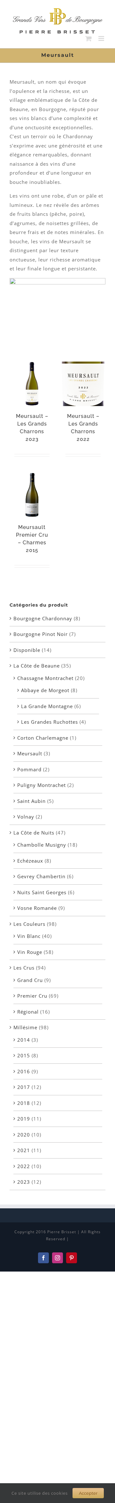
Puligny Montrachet (41, 785)
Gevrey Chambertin (41, 876)
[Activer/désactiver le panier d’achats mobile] (88, 38)
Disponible (26, 650)
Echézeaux (30, 860)
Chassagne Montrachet (45, 678)
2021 (23, 1150)
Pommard (29, 769)
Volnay (25, 816)
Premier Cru (32, 996)
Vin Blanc (29, 936)
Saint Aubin (31, 801)
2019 (23, 1118)
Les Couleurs (29, 924)
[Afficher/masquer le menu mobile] (101, 38)
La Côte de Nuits (33, 832)
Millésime (25, 1027)
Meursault (29, 753)
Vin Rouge (29, 952)
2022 (23, 1166)
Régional (28, 1011)
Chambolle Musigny (41, 845)
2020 (23, 1134)
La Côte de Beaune (36, 665)
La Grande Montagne (47, 706)
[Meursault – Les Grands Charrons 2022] (83, 383)
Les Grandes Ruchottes (49, 722)
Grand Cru (30, 980)
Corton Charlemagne (42, 738)
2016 (23, 1071)
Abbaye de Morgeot (45, 690)
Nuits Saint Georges (41, 892)
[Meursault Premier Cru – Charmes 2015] (32, 494)
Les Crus (23, 967)
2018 (23, 1103)
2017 (23, 1087)
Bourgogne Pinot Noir (40, 634)
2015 (23, 1055)
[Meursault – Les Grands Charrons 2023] (32, 383)
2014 (23, 1040)
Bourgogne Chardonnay (42, 618)
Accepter (88, 1493)
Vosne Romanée (37, 908)
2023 (23, 1182)
